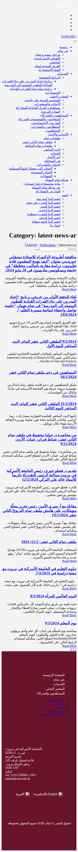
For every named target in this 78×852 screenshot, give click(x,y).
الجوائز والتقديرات (48, 164)
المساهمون (53, 130)
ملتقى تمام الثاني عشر (37, 142)
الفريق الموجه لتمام (47, 66)
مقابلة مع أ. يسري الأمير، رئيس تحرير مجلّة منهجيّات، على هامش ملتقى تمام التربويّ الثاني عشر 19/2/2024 (39, 510)
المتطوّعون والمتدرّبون (45, 126)
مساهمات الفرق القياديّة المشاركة (38, 107)
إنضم (65, 195)
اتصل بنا (55, 225)
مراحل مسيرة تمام (47, 54)
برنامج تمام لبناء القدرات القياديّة (31, 88)
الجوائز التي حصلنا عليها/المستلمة (30, 168)
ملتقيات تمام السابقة (38, 145)
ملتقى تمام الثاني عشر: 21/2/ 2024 (48, 542)
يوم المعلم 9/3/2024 (60, 623)
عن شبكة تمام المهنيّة (46, 187)
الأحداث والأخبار (58, 134)
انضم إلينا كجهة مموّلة (46, 221)
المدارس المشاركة (48, 191)
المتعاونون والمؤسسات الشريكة (39, 119)
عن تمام (63, 51)
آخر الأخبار (53, 157)
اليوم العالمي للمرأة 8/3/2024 (53, 596)
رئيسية (63, 47)
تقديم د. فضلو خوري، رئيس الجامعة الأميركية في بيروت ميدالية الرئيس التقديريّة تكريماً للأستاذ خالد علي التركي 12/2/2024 (41, 475)
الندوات (55, 153)
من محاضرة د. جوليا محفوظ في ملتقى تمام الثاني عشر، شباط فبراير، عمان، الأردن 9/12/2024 (42, 439)
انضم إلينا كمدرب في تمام (43, 202)
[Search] (37, 249)
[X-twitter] (47, 830)
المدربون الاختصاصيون (45, 123)
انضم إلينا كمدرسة (48, 199)
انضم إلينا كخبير (50, 206)
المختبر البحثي (59, 96)
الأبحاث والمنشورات (47, 104)
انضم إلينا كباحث (49, 210)
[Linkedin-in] (23, 830)
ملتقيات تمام (52, 138)
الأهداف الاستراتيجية (47, 58)
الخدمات (62, 73)
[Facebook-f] (55, 830)
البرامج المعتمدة (49, 77)
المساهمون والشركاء (54, 115)
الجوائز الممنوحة (41, 172)
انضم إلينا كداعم (49, 217)
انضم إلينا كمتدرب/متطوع (43, 214)
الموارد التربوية (50, 111)
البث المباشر (52, 149)
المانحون (54, 62)
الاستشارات (52, 92)
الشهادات (46, 176)
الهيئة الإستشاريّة (49, 69)
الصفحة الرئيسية (54, 675)
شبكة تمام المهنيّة (56, 180)
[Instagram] (39, 830)
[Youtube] (31, 830)
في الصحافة (52, 161)
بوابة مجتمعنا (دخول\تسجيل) (42, 183)
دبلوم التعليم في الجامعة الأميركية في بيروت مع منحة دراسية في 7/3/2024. (39, 571)
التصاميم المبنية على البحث (42, 100)
